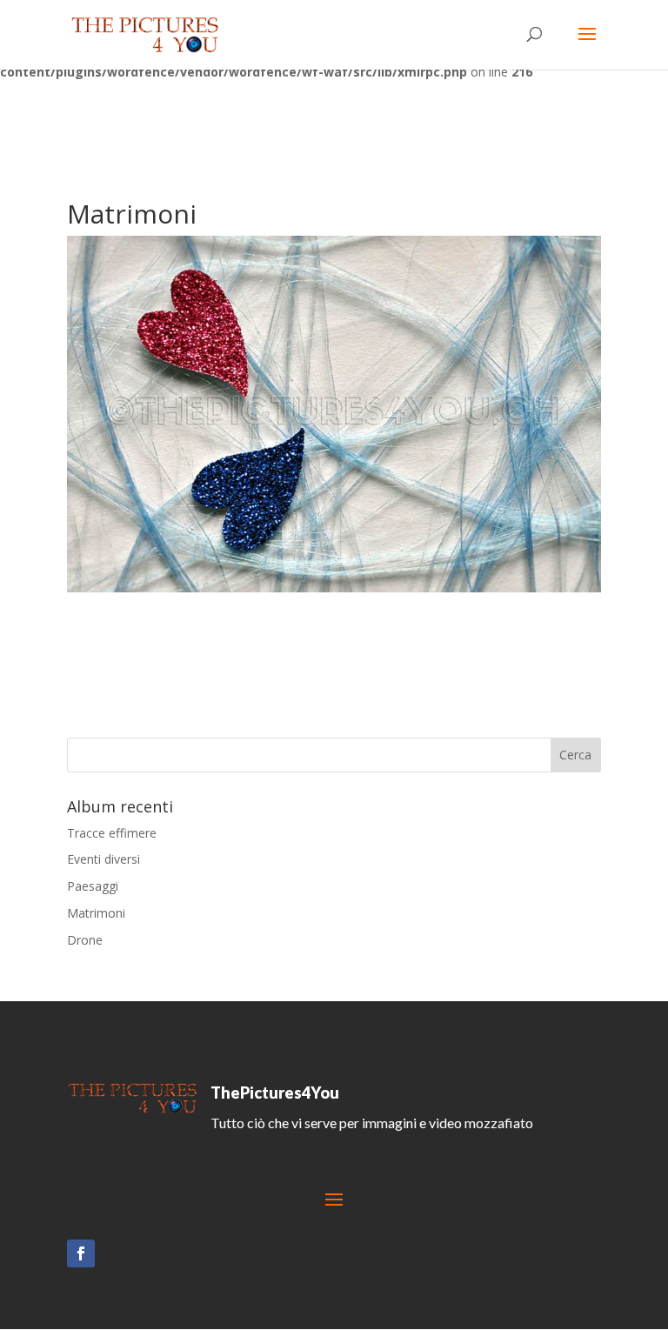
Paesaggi (92, 886)
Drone (85, 940)
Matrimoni (96, 913)
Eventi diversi (103, 859)
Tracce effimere (112, 833)
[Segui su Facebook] (81, 1253)
